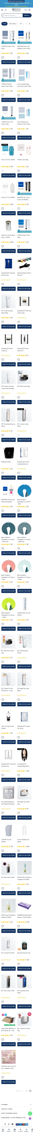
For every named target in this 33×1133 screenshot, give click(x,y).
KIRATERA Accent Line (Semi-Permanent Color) (8, 501)
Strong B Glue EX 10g (23, 953)
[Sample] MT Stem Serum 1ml (23, 349)
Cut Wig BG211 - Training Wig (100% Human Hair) (23, 765)
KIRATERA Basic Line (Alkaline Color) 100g (23, 47)
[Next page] (30, 1090)
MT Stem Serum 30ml (7, 877)
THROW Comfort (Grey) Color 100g (6, 85)
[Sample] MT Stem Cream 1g (7, 349)
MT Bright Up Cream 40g (23, 803)
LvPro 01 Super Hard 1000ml (7, 727)
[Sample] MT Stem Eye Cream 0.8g (24, 312)
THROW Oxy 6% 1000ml (6, 840)
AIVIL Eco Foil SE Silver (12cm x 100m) (8, 236)
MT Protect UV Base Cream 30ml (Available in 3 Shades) (8, 388)
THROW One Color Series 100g (7, 123)
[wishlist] (26, 10)
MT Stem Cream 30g (23, 386)
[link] (26, 23)
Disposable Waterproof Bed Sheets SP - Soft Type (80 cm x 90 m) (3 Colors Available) (8, 1030)
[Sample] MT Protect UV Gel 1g (23, 727)
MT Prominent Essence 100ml (8, 425)
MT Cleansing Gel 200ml (22, 652)
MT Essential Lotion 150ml (23, 992)
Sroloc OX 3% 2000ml (8, 197)
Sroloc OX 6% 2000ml (8, 159)
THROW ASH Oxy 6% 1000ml (24, 614)
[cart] (30, 10)
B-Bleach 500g (5, 462)
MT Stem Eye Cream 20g (7, 652)
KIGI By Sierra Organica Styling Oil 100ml (8, 916)
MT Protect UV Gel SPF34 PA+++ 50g (7, 689)
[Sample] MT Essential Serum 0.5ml (8, 274)
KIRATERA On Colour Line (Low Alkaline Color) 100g (23, 199)
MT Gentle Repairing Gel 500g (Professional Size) (8, 803)
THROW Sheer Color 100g (23, 236)
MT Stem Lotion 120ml (7, 990)
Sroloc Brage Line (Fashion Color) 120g (23, 123)
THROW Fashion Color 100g (8, 47)
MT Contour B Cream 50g (23, 1029)
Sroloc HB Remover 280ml (23, 840)
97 (26, 1091)
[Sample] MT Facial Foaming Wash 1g (23, 463)
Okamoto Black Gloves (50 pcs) (24, 274)
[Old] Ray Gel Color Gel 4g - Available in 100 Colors (8, 1067)
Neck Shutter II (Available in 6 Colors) (24, 501)
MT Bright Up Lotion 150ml (23, 689)
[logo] (16, 10)
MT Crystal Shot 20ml (7, 953)
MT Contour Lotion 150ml (23, 425)
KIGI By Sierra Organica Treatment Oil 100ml (24, 878)
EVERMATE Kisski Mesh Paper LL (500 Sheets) (24, 916)
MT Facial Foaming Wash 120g (7, 312)
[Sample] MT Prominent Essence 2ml (8, 765)
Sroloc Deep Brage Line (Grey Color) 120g (24, 85)
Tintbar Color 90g (22, 159)
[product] (8, 37)
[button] (2, 10)
